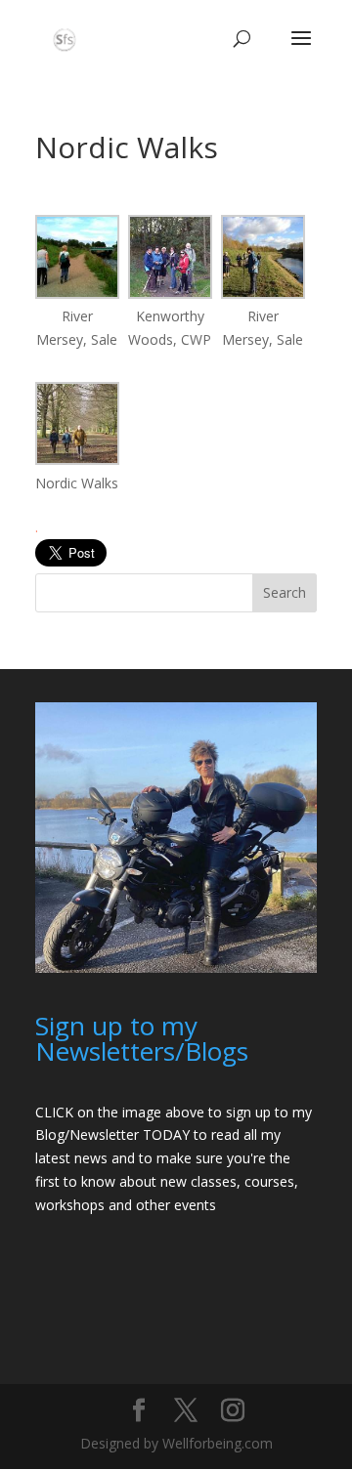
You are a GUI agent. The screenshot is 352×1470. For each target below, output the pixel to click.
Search (284, 592)
